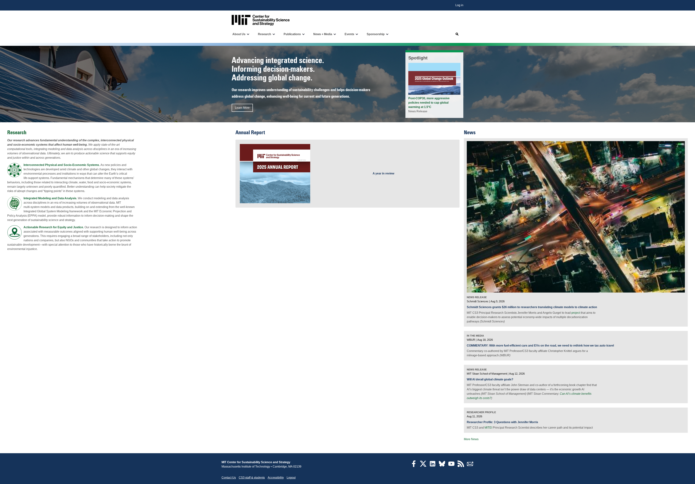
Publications (292, 34)
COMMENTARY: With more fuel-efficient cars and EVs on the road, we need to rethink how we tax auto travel (540, 345)
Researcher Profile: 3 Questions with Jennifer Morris (502, 422)
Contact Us (229, 477)
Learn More (242, 107)
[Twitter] (423, 466)
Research (264, 34)
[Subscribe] (470, 466)
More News (471, 439)
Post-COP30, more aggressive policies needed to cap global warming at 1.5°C (429, 103)
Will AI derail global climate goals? (490, 379)
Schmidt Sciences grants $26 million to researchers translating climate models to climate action (532, 307)
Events (349, 34)
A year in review (383, 173)
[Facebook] (413, 466)
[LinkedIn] (432, 466)
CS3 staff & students (252, 477)
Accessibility (276, 477)
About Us (238, 34)
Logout (291, 477)
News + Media (322, 34)
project (575, 312)
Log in (459, 5)
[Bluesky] (442, 466)
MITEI (488, 427)
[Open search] (457, 34)
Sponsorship (376, 34)
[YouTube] (451, 466)
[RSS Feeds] (461, 466)
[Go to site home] (261, 20)
